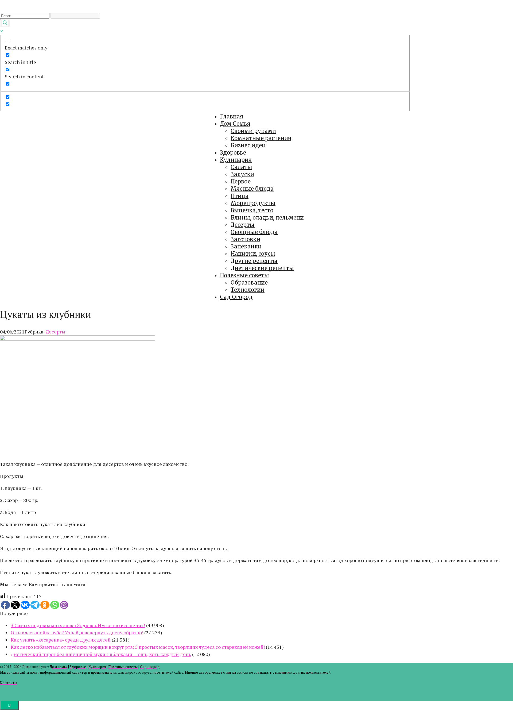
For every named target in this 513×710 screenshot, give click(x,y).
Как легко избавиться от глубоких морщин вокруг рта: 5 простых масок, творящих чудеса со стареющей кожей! (138, 647)
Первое (241, 181)
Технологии (248, 289)
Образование (249, 282)
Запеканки (246, 246)
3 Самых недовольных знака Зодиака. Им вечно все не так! (78, 625)
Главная (231, 116)
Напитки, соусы (253, 253)
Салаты (241, 167)
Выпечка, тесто (252, 210)
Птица (239, 196)
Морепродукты (253, 203)
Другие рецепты (254, 261)
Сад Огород (236, 297)
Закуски (242, 174)
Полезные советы (244, 275)
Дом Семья (235, 123)
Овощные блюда (254, 232)
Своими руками (253, 131)
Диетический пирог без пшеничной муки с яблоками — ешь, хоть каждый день (101, 654)
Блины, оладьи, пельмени (267, 217)
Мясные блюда (252, 188)
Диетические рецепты (262, 268)
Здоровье (233, 152)
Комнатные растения (261, 138)
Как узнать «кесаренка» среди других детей (61, 639)
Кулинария (236, 159)
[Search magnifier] (5, 23)
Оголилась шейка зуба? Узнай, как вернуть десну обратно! (77, 632)
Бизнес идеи (248, 145)
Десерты (243, 224)
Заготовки (245, 239)
